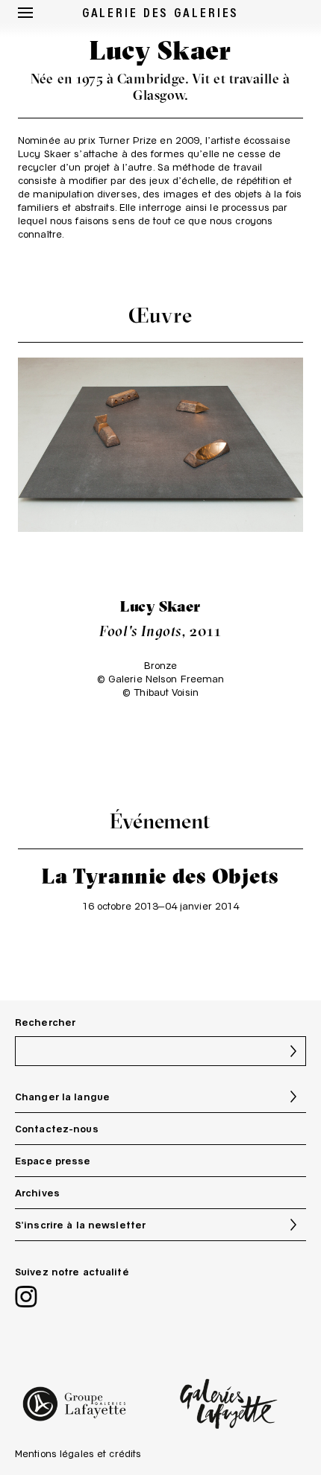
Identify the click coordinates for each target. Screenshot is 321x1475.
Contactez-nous (57, 1129)
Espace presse (53, 1161)
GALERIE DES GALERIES (161, 11)
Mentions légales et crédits (78, 1453)
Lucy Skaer (160, 606)
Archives (37, 1193)
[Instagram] (26, 1298)
